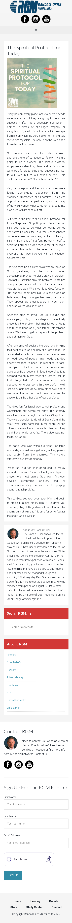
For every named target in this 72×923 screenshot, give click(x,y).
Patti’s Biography (16, 700)
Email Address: (12, 835)
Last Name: (10, 816)
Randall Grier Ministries (36, 6)
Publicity (11, 669)
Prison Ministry (15, 677)
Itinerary (11, 654)
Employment (14, 707)
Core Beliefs (14, 662)
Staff (10, 692)
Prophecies (13, 685)
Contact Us (41, 754)
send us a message (33, 749)
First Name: (10, 797)
